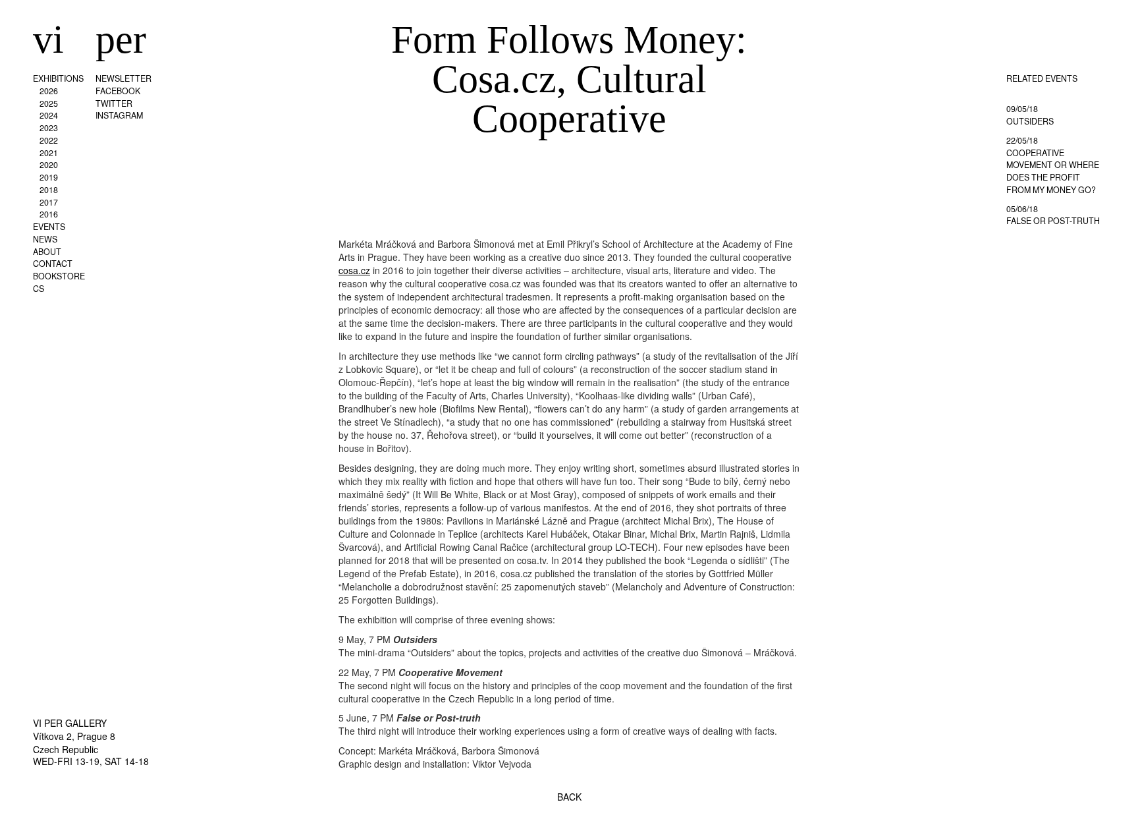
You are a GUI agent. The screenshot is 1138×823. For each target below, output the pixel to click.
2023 (49, 128)
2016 (49, 214)
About (47, 252)
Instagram (119, 115)
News (45, 239)
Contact (52, 264)
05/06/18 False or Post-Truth (1053, 215)
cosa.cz (354, 270)
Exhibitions (58, 78)
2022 (49, 140)
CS (38, 289)
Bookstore (59, 276)
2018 (49, 190)
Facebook (117, 91)
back (569, 796)
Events (49, 227)
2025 (49, 103)
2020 (49, 165)
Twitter (113, 103)
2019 (49, 177)
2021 (49, 153)
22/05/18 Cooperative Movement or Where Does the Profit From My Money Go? (1052, 165)
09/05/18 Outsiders (1030, 115)
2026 (49, 91)
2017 (49, 202)
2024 (49, 115)
